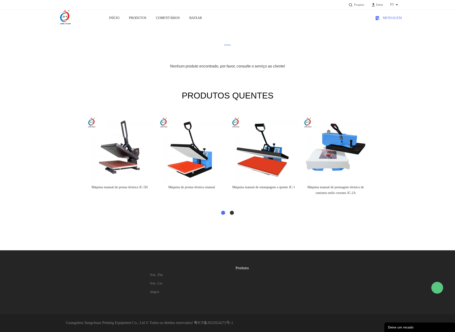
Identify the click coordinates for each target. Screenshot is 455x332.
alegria (154, 292)
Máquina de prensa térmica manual (191, 187)
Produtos (137, 18)
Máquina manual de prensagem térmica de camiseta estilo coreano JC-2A (335, 190)
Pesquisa (359, 4)
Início (114, 18)
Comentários (168, 18)
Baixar (195, 18)
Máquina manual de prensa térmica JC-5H (119, 187)
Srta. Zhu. (157, 275)
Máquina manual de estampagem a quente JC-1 (263, 187)
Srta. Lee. (156, 283)
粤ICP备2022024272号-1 (213, 323)
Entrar (379, 4)
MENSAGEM (390, 18)
